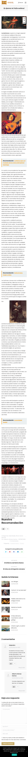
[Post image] (5, 584)
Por (9, 539)
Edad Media (5, 17)
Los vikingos (14, 581)
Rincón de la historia (7, 20)
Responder (22, 667)
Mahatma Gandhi (16, 607)
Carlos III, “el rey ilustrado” (18, 590)
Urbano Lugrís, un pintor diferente (18, 627)
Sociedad (22, 543)
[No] (26, 751)
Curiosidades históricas (14, 543)
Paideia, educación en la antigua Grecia (18, 600)
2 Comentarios (14, 541)
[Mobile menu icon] (26, 3)
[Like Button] (3, 529)
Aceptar (14, 754)
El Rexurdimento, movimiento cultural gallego (17, 618)
